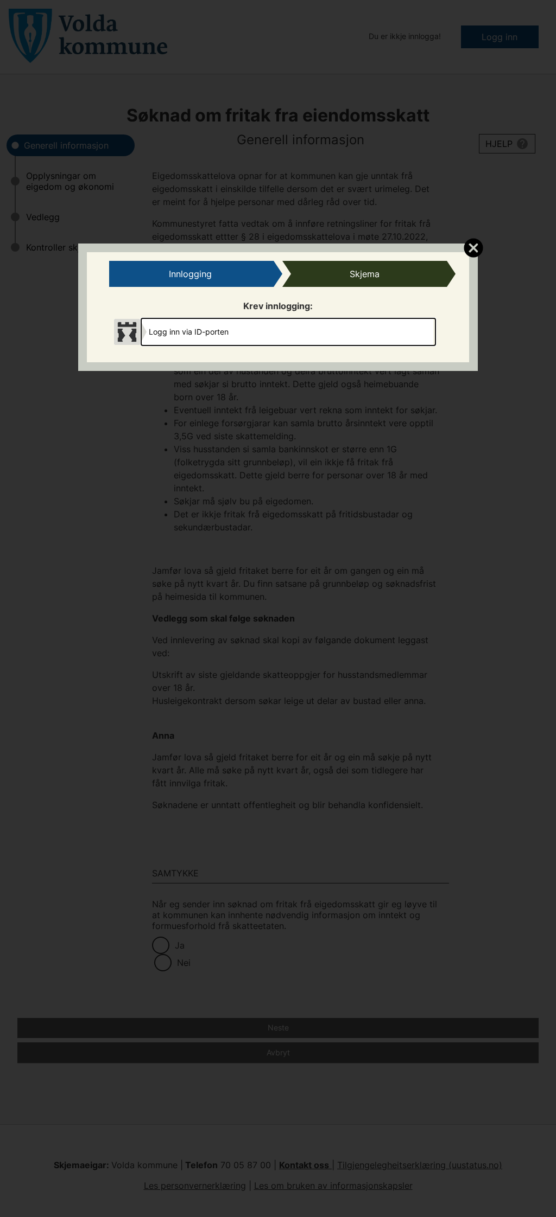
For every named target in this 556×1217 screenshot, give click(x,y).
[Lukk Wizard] (473, 247)
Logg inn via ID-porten (189, 331)
